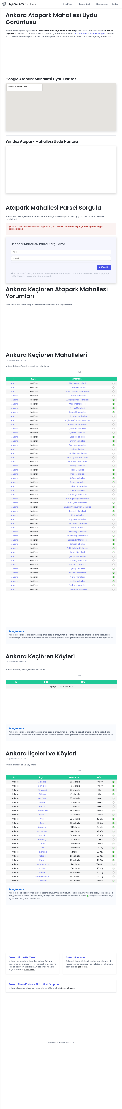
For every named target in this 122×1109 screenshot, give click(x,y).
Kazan (42, 860)
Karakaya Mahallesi (77, 494)
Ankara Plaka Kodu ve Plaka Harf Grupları (34, 984)
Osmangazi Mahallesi (77, 523)
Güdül (42, 847)
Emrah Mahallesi (77, 441)
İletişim (115, 4)
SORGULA (103, 267)
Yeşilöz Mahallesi (77, 581)
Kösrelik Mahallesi (77, 511)
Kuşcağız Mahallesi (77, 519)
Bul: (79, 372)
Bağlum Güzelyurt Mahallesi (77, 420)
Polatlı (42, 872)
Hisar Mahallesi (77, 469)
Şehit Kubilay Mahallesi (77, 548)
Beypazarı (42, 827)
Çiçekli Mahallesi (77, 436)
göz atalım (82, 966)
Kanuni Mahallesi (77, 490)
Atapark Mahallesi (77, 404)
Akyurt (42, 814)
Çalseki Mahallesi (77, 432)
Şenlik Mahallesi (77, 552)
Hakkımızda (102, 4)
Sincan (42, 806)
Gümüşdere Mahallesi (77, 457)
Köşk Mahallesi (77, 515)
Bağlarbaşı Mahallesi (77, 416)
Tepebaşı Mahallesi (77, 560)
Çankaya (42, 786)
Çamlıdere (42, 831)
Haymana (42, 852)
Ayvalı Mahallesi (77, 408)
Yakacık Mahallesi (77, 572)
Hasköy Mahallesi (77, 465)
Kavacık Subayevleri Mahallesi (77, 507)
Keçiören (42, 798)
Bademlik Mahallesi (77, 412)
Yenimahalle (42, 810)
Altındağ (42, 781)
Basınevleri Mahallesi (77, 424)
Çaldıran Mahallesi (77, 428)
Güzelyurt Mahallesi (77, 461)
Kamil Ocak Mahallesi (77, 486)
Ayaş (42, 819)
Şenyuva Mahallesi (77, 556)
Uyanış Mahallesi (77, 568)
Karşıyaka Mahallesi (77, 502)
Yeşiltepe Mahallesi (77, 585)
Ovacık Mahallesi (77, 527)
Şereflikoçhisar (42, 876)
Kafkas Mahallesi (77, 478)
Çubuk (42, 835)
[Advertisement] (61, 56)
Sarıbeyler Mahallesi (77, 540)
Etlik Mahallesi (77, 449)
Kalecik (42, 856)
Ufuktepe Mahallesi (77, 564)
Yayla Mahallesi (77, 577)
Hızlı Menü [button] (68, 4)
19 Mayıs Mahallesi (77, 383)
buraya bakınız (68, 988)
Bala (42, 823)
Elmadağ (42, 839)
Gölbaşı (42, 794)
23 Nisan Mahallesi (77, 387)
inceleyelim (29, 969)
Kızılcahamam (42, 864)
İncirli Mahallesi (77, 474)
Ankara (14, 383)
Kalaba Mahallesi (77, 482)
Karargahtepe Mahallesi (77, 498)
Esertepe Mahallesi (77, 445)
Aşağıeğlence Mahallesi (77, 399)
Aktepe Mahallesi (77, 395)
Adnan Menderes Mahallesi (77, 391)
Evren (42, 843)
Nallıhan (42, 868)
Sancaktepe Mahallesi (77, 535)
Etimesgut (42, 790)
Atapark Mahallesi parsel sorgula (90, 33)
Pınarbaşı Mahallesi (77, 531)
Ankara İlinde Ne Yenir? (23, 957)
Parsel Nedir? (85, 4)
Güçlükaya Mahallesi (77, 453)
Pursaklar (42, 880)
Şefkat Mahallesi (77, 544)
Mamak (42, 802)
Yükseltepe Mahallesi (77, 589)
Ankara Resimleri (76, 957)
